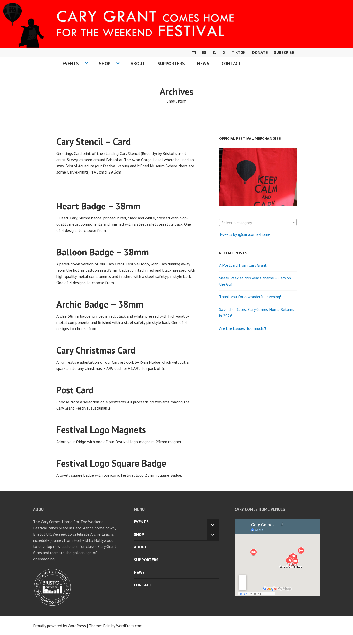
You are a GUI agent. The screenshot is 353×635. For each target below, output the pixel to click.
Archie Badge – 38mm (99, 304)
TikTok (239, 52)
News (203, 63)
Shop (104, 63)
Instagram (194, 52)
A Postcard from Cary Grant (243, 265)
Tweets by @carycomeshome (244, 234)
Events (71, 63)
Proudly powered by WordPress (59, 625)
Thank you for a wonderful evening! (250, 296)
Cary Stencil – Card (93, 141)
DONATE (260, 52)
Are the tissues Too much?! (242, 328)
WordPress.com (129, 625)
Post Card (75, 390)
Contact (231, 63)
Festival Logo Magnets (101, 430)
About (138, 63)
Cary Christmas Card (95, 350)
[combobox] (258, 222)
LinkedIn (204, 52)
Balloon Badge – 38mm (102, 252)
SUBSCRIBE (284, 52)
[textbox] (257, 222)
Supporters (171, 63)
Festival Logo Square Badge (111, 463)
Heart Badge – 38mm (98, 206)
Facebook (214, 52)
